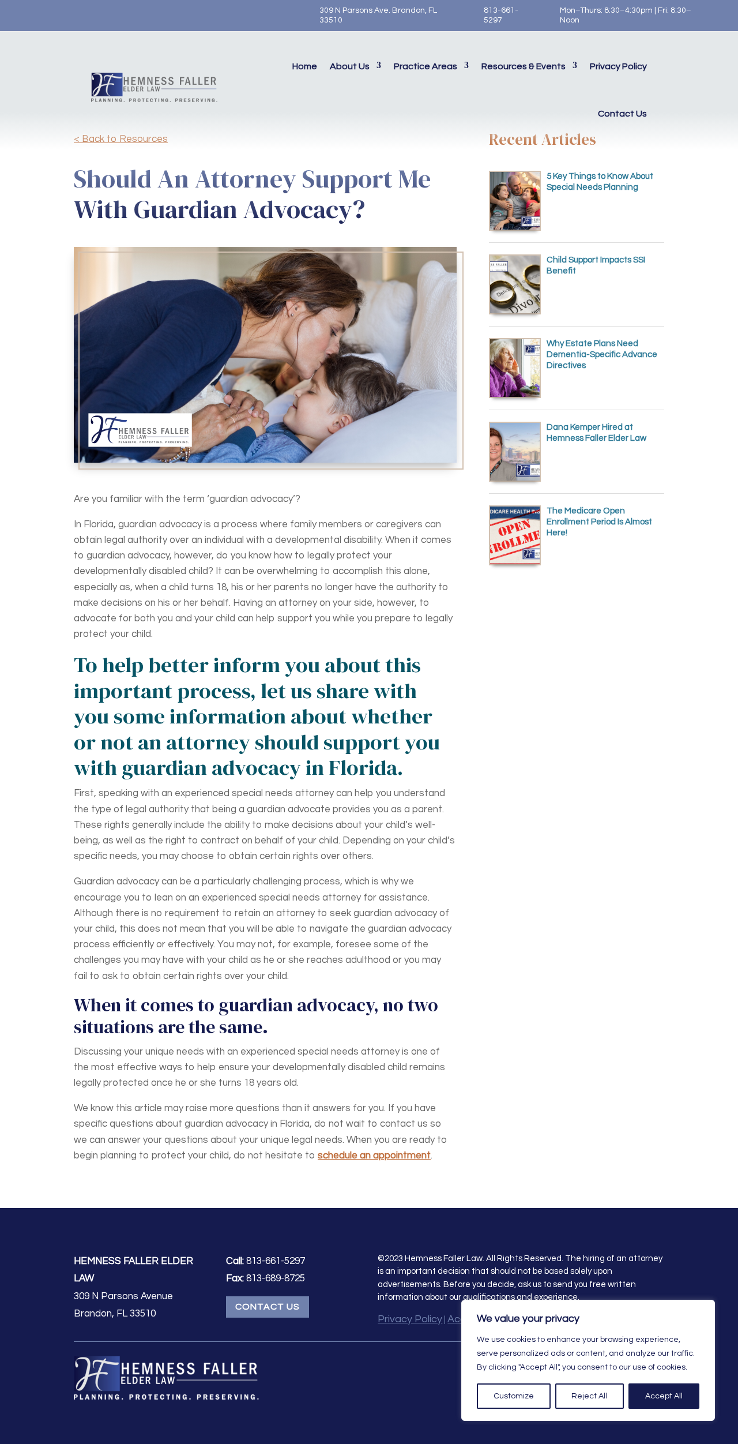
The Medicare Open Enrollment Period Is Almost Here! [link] (599, 522)
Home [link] (304, 66)
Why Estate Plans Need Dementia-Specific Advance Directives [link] (602, 354)
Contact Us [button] (267, 1306)
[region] (588, 1360)
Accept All (664, 1396)
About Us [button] (350, 66)
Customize (514, 1396)
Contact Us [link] (622, 113)
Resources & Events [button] (523, 66)
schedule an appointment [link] (374, 1155)
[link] (26, 15)
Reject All (589, 1396)
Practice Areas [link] (425, 66)
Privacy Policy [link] (618, 66)
